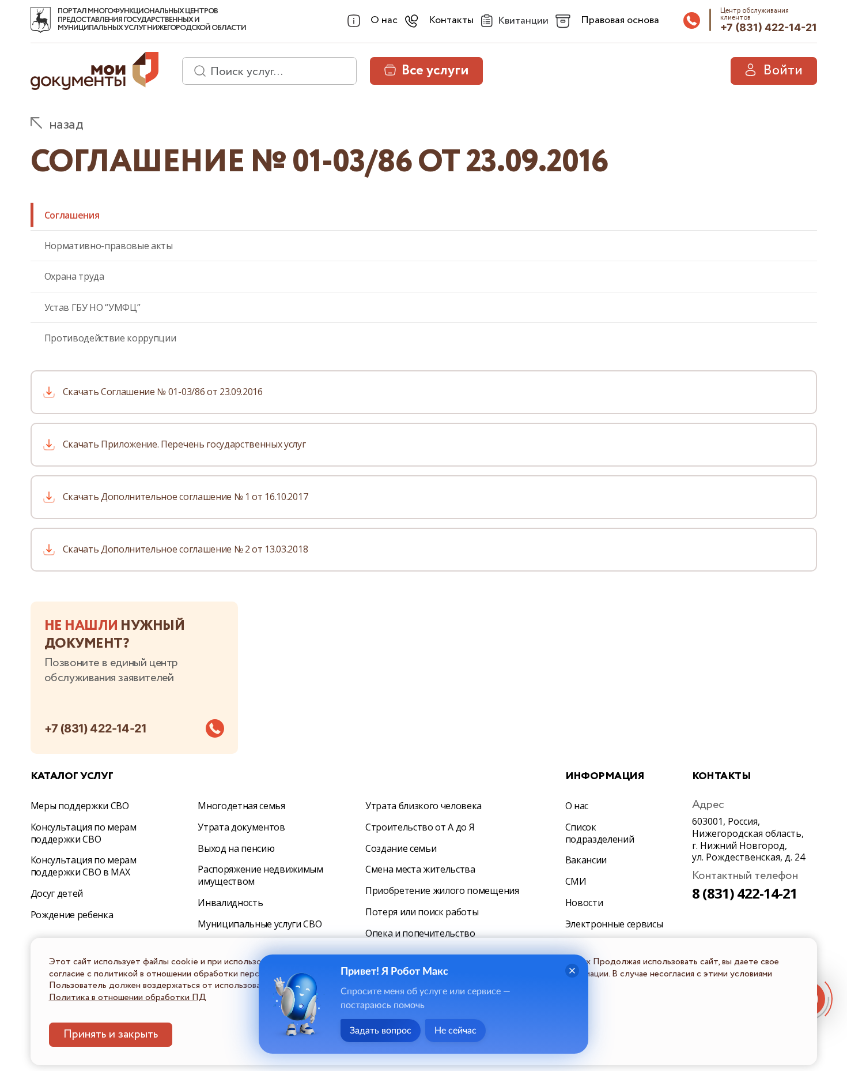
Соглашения (72, 215)
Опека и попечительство (420, 933)
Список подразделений (599, 833)
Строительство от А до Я (420, 827)
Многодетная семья (241, 805)
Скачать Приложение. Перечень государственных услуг (184, 444)
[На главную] (41, 20)
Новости (584, 902)
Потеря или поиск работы (422, 911)
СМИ (576, 881)
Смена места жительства (420, 869)
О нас (576, 805)
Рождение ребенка (72, 914)
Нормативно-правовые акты (108, 245)
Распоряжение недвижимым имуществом (260, 875)
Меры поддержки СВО (80, 805)
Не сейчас (455, 1030)
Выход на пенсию (236, 848)
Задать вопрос (380, 1030)
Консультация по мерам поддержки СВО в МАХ (84, 866)
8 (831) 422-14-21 (745, 893)
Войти (783, 71)
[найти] (196, 71)
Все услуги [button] (435, 71)
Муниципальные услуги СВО (260, 924)
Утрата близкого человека (423, 805)
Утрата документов (241, 827)
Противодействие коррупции (110, 338)
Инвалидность (230, 902)
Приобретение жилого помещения (442, 890)
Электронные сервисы (614, 924)
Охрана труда (74, 276)
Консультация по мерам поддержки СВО (84, 833)
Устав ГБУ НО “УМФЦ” (92, 307)
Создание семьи (401, 848)
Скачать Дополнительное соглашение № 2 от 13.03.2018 (185, 549)
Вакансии (586, 860)
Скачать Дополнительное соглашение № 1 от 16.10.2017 (185, 496)
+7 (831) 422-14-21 (768, 27)
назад (66, 125)
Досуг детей (57, 893)
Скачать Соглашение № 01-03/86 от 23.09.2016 (163, 391)
